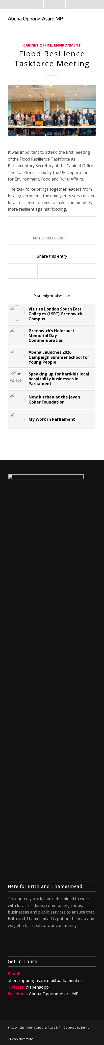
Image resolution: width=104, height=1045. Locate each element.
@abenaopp (37, 987)
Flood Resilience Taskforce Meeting (52, 58)
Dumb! (85, 1027)
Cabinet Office (37, 45)
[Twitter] (47, 4)
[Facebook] (39, 4)
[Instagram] (61, 4)
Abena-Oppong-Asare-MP (54, 993)
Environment (67, 45)
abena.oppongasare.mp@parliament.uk (45, 980)
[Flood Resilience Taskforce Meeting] (52, 110)
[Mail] (54, 4)
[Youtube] (69, 4)
